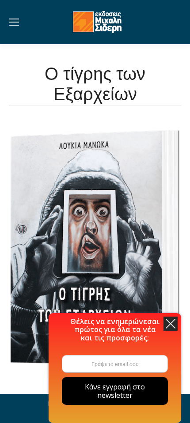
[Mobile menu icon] (14, 22)
